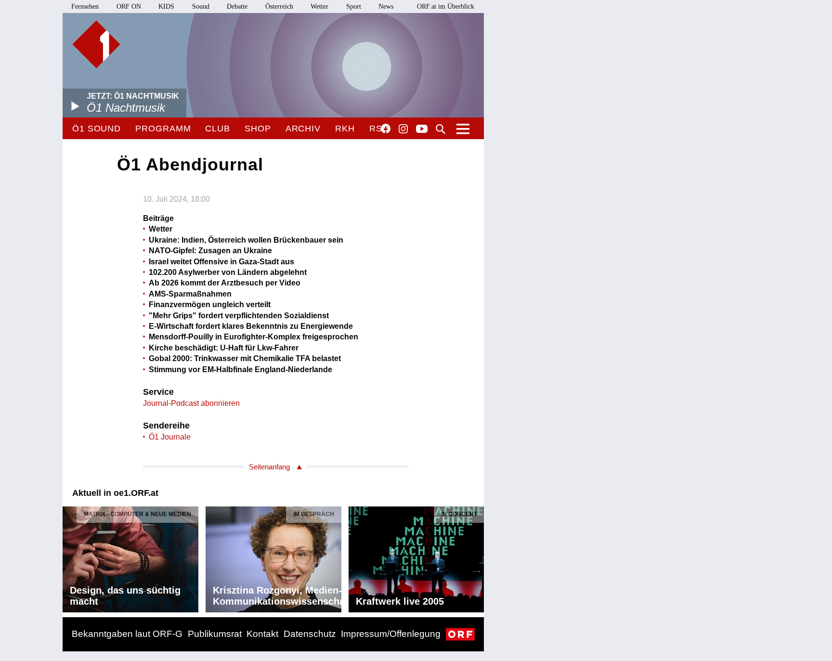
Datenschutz (310, 634)
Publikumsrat (215, 634)
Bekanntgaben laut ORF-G (127, 634)
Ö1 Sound (96, 128)
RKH (345, 128)
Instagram (403, 129)
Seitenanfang (269, 467)
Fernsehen (85, 6)
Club (217, 128)
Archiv (303, 128)
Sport (353, 6)
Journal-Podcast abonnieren (191, 403)
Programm (163, 128)
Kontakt (262, 634)
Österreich (279, 6)
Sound (200, 6)
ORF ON (129, 6)
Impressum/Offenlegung (391, 634)
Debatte (237, 6)
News (385, 6)
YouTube (422, 129)
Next (476, 557)
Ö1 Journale (170, 437)
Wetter (319, 6)
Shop (258, 128)
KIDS (166, 6)
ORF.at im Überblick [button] (445, 6)
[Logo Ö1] (96, 44)
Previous (70, 557)
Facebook (385, 128)
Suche (440, 129)
